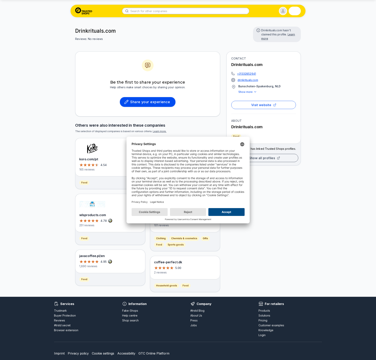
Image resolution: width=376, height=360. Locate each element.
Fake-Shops (130, 310)
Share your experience (150, 102)
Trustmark (60, 310)
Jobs (193, 325)
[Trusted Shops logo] (83, 10)
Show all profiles (262, 158)
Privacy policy (78, 353)
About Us (196, 315)
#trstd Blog (197, 310)
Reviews (59, 320)
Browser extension (66, 330)
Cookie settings (103, 353)
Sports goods (176, 244)
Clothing (161, 238)
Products (264, 310)
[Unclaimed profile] (258, 30)
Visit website (261, 105)
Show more (245, 91)
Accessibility (126, 353)
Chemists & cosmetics (184, 238)
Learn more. (159, 131)
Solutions (264, 315)
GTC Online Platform (153, 353)
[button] (283, 11)
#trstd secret (62, 325)
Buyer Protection (65, 315)
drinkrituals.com (248, 80)
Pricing (262, 320)
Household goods (166, 285)
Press (194, 320)
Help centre (129, 315)
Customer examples (271, 325)
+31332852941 (246, 73)
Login (262, 335)
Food (236, 136)
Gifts (205, 238)
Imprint (59, 353)
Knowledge (265, 330)
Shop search (130, 320)
